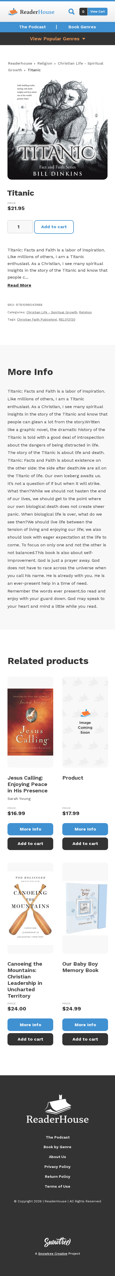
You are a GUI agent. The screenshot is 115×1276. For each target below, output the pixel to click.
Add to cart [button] (30, 843)
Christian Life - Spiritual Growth (51, 312)
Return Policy (57, 1176)
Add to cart (54, 226)
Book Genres (82, 26)
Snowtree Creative (52, 1253)
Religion (44, 63)
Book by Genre (57, 1147)
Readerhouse (20, 63)
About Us (57, 1157)
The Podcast (32, 26)
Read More (19, 285)
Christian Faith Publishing (37, 319)
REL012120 (67, 319)
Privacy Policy (57, 1166)
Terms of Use (57, 1186)
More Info (30, 829)
